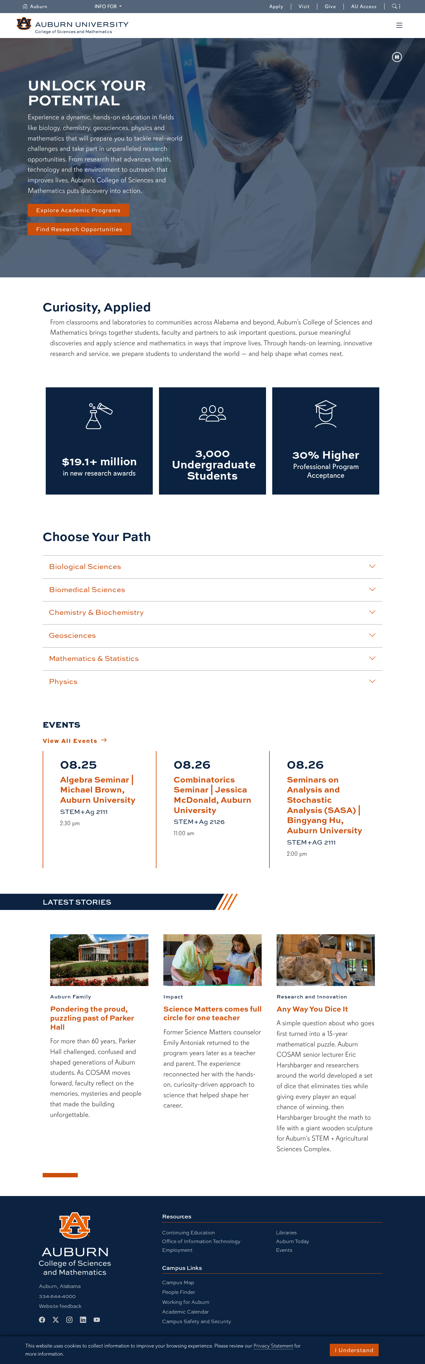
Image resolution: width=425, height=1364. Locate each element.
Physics (63, 681)
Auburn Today (292, 1241)
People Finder (178, 1291)
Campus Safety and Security (196, 1321)
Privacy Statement (273, 1345)
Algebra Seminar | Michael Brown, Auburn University (97, 789)
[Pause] (397, 57)
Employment (177, 1249)
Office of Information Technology (201, 1241)
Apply (276, 6)
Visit (304, 6)
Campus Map (178, 1282)
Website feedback (60, 1305)
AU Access (364, 6)
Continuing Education (188, 1232)
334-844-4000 (57, 1295)
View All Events (70, 740)
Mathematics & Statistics (94, 658)
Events (284, 1249)
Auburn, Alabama (60, 1286)
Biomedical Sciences (87, 589)
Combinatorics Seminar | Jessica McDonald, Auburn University (212, 794)
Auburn (42, 6)
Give (334, 6)
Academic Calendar (185, 1311)
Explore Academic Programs (78, 210)
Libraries (286, 1232)
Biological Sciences (85, 566)
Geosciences (72, 635)
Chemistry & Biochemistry (96, 612)
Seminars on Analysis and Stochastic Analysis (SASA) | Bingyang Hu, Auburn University (324, 804)
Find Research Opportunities (79, 229)
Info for (109, 6)
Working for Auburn (185, 1301)
